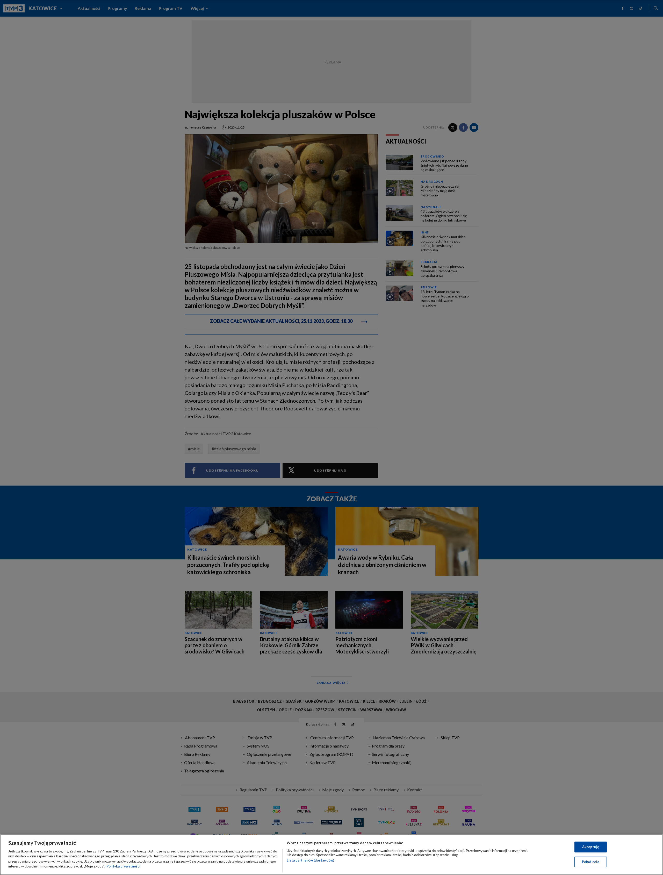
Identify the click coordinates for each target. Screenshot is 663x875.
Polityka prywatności (123, 866)
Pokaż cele (590, 861)
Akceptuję (590, 847)
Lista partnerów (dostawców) (310, 860)
